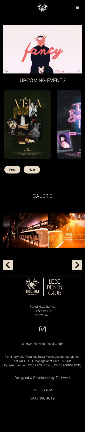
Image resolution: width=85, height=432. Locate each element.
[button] (77, 8)
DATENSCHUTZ (42, 398)
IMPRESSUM (42, 390)
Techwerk (63, 378)
